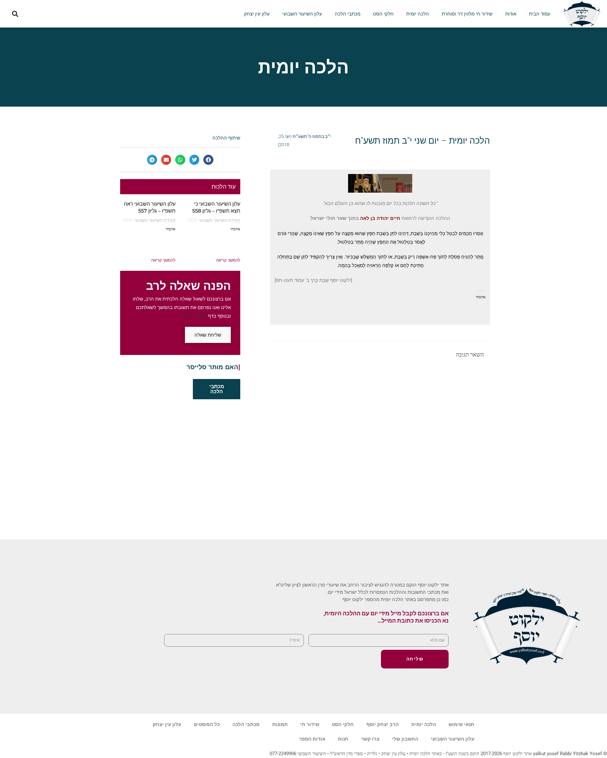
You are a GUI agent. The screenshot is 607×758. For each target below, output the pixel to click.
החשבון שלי (405, 739)
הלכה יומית (417, 14)
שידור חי (309, 724)
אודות (510, 14)
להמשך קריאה (228, 260)
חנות (343, 739)
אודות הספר (312, 739)
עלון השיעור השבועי (302, 14)
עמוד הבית (539, 14)
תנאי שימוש (461, 724)
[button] (15, 14)
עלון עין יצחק (257, 14)
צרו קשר (370, 739)
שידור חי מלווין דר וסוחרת (467, 14)
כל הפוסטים (207, 724)
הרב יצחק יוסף (382, 724)
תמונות (280, 724)
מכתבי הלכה (347, 14)
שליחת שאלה (207, 335)
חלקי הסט (383, 14)
